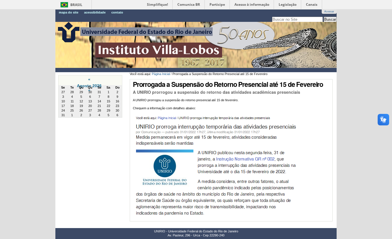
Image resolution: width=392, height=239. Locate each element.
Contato (117, 12)
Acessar (329, 11)
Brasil (76, 4)
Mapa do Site (68, 12)
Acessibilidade (95, 12)
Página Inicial (161, 74)
